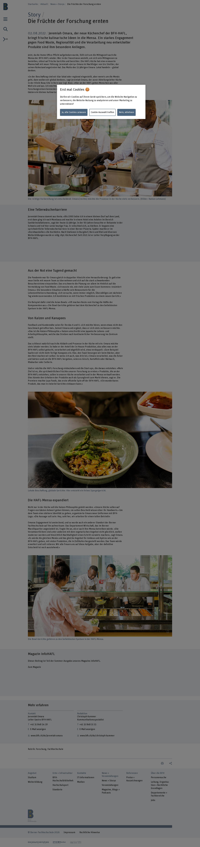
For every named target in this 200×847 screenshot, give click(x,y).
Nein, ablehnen (126, 112)
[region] (101, 102)
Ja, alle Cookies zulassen (74, 112)
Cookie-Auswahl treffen (102, 112)
